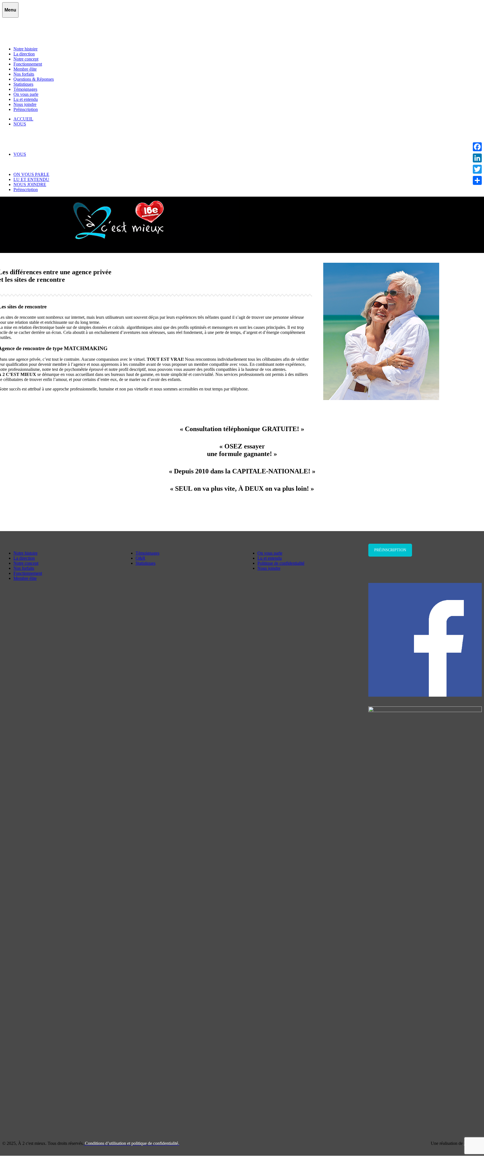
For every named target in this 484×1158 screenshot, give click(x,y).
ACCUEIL (23, 119)
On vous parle (25, 94)
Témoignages (25, 89)
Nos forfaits (23, 74)
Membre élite (25, 69)
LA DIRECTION (40, 129)
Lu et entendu (25, 99)
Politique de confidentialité (280, 563)
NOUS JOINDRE (29, 184)
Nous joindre (24, 104)
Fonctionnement (27, 64)
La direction (24, 54)
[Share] (477, 180)
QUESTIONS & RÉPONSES (52, 164)
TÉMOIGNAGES (41, 159)
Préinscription (25, 109)
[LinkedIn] (477, 158)
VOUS (19, 154)
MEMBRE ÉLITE (41, 144)
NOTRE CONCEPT (43, 134)
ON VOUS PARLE (31, 174)
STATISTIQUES (40, 169)
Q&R (140, 558)
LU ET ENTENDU (31, 179)
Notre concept (25, 59)
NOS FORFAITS (40, 149)
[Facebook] (477, 146)
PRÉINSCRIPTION (242, 508)
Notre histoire (25, 48)
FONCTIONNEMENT (46, 139)
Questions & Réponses (33, 79)
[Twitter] (477, 169)
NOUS (19, 124)
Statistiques (23, 84)
